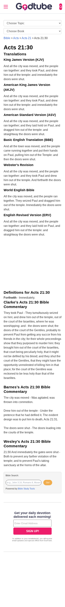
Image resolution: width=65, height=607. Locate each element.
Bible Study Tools (26, 488)
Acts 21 (26, 38)
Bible (7, 38)
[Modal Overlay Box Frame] (32, 527)
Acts (16, 38)
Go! (47, 482)
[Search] (60, 6)
